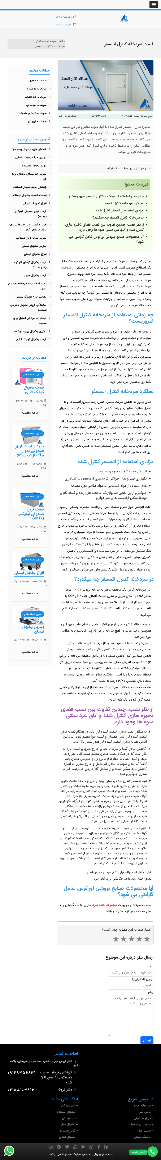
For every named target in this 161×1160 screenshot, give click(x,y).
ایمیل (149, 979)
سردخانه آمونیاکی (36, 105)
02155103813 (63, 25)
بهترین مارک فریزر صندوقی (31, 238)
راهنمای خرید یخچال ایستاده (30, 187)
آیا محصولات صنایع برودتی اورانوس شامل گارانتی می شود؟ (106, 239)
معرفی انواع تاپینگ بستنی (31, 297)
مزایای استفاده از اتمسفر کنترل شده (120, 210)
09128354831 (64, 17)
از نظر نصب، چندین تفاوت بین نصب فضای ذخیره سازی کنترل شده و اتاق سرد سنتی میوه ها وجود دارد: (104, 227)
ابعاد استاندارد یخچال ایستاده (29, 195)
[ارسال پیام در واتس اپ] (11, 1151)
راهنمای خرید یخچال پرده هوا (29, 149)
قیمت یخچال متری (35, 275)
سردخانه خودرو (38, 80)
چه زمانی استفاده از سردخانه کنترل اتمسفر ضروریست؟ (106, 196)
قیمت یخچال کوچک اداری (31, 339)
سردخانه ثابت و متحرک (33, 113)
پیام (150, 992)
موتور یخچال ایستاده (34, 166)
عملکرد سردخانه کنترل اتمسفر (123, 203)
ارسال (147, 1040)
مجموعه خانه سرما (104, 905)
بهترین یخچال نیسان (34, 246)
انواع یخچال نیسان (35, 254)
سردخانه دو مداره (37, 89)
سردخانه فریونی (37, 121)
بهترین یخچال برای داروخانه (30, 331)
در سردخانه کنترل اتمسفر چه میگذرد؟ (118, 217)
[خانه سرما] (124, 18)
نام (151, 966)
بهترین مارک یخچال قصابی (31, 157)
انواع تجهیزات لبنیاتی (34, 203)
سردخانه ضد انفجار (36, 97)
